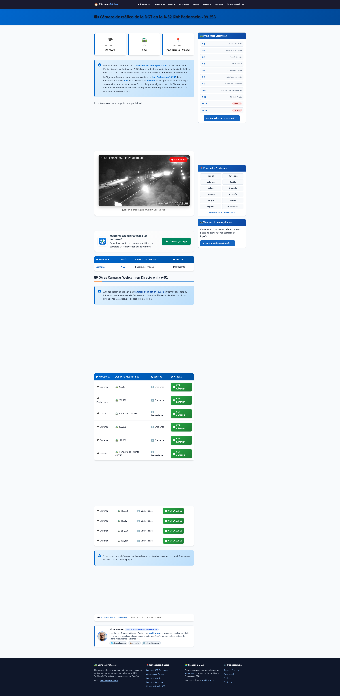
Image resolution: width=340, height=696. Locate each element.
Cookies (227, 678)
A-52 (123, 266)
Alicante (219, 4)
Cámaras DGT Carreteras (157, 670)
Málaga (210, 188)
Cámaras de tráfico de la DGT (114, 617)
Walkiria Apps (155, 633)
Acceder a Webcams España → (218, 243)
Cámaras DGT (145, 4)
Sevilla (196, 4)
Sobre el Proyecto (231, 670)
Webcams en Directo (155, 674)
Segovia (210, 206)
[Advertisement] (144, 127)
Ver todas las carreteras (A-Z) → (221, 118)
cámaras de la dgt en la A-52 (149, 291)
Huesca (233, 200)
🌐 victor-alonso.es (118, 643)
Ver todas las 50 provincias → (222, 212)
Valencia (207, 4)
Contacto (228, 682)
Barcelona (184, 4)
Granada (233, 188)
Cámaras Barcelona (154, 682)
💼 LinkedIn (134, 643)
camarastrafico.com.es (109, 681)
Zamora (100, 266)
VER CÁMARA (180, 387)
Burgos (210, 200)
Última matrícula (235, 4)
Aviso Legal (229, 674)
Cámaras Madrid (153, 678)
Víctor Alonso (191, 673)
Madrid (172, 4)
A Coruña (233, 194)
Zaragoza (211, 194)
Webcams (160, 4)
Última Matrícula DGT (155, 686)
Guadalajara (233, 206)
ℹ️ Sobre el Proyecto (151, 643)
